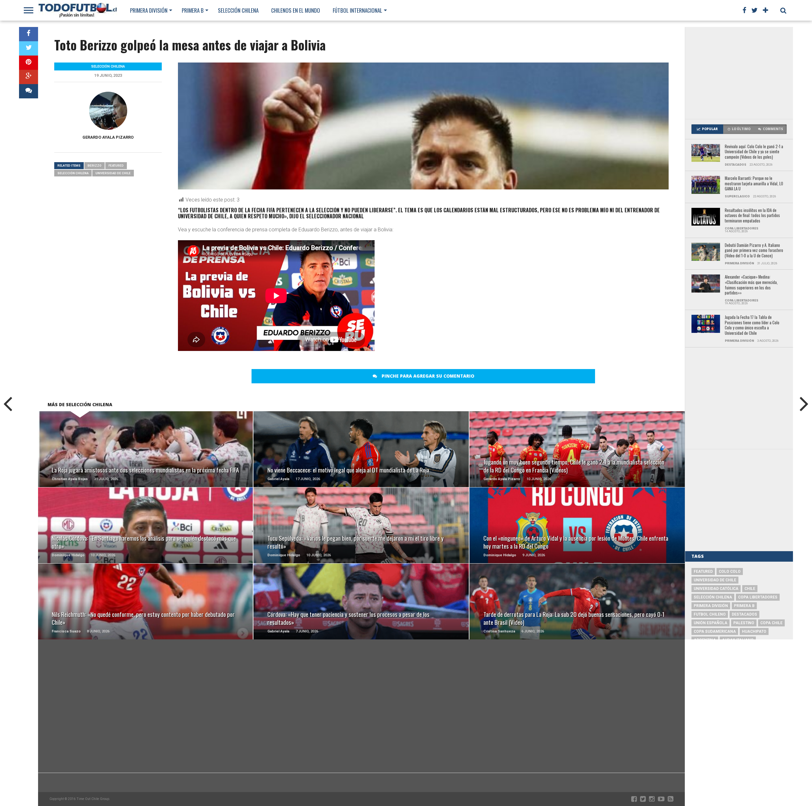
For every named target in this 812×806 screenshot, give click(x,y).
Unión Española (710, 623)
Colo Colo (730, 571)
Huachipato (754, 631)
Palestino (743, 623)
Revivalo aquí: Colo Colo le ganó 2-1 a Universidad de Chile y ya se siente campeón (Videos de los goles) (754, 152)
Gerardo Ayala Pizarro (108, 137)
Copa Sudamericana (715, 631)
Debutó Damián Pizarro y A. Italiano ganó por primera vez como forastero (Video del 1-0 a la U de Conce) (754, 251)
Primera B (193, 10)
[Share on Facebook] (28, 34)
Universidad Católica (716, 588)
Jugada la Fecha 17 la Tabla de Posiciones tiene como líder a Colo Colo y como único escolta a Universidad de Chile (752, 325)
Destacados (744, 614)
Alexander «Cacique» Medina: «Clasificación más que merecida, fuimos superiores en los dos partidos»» (751, 285)
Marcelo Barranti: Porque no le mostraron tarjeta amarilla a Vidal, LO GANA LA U (754, 184)
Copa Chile (771, 623)
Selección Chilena (238, 10)
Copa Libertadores (757, 597)
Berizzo (95, 165)
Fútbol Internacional (357, 10)
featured (116, 165)
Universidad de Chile (113, 173)
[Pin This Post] (28, 63)
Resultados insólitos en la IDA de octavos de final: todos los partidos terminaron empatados (752, 216)
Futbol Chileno (710, 614)
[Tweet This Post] (28, 48)
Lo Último (741, 129)
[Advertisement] (739, 73)
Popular (710, 129)
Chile (749, 588)
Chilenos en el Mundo (295, 10)
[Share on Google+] (28, 77)
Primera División (148, 10)
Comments (773, 129)
